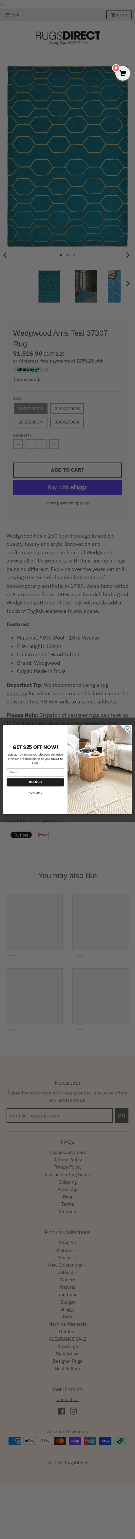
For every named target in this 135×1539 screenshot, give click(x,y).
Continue (35, 782)
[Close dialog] (127, 729)
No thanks (35, 793)
